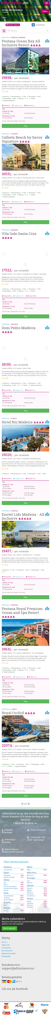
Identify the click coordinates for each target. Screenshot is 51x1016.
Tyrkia (30, 898)
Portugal (31, 878)
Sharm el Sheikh (9, 877)
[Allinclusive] (15, 3)
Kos (5, 882)
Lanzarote (30, 894)
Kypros (7, 908)
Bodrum (29, 905)
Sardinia (6, 898)
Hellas (6, 880)
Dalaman (30, 907)
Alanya (29, 901)
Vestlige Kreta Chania (11, 888)
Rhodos (6, 890)
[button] (27, 31)
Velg (25, 126)
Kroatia (7, 902)
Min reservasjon (7, 951)
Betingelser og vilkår (9, 953)
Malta (29, 867)
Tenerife (29, 888)
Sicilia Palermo (9, 896)
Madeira (29, 882)
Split (5, 905)
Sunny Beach (8, 870)
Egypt (6, 872)
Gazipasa (30, 903)
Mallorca (29, 892)
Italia (6, 893)
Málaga (29, 890)
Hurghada (7, 875)
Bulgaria (8, 867)
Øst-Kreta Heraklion (10, 886)
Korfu (5, 885)
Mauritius (31, 872)
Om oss (4, 942)
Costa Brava (31, 896)
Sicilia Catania (8, 899)
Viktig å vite (5, 945)
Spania (30, 885)
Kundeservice (6, 948)
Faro (28, 881)
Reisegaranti (6, 956)
